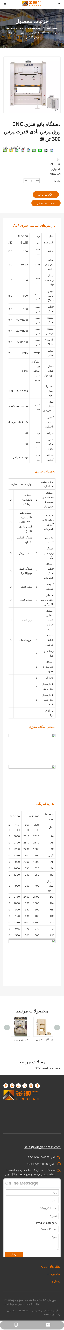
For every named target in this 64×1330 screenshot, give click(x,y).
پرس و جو (43, 194)
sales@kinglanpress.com (42, 1147)
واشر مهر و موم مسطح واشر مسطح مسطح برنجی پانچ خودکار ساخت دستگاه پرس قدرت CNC (20, 1039)
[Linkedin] (31, 1085)
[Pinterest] (5, 1085)
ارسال (14, 1254)
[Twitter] (24, 1085)
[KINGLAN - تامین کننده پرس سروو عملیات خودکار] (21, 1107)
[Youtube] (18, 1085)
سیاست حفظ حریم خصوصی (46, 1310)
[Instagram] (12, 1085)
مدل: (58, 159)
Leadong (49, 1314)
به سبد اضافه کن (46, 203)
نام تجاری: (56, 169)
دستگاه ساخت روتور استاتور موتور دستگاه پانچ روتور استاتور (43, 1039)
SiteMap (23, 1310)
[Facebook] (37, 1085)
